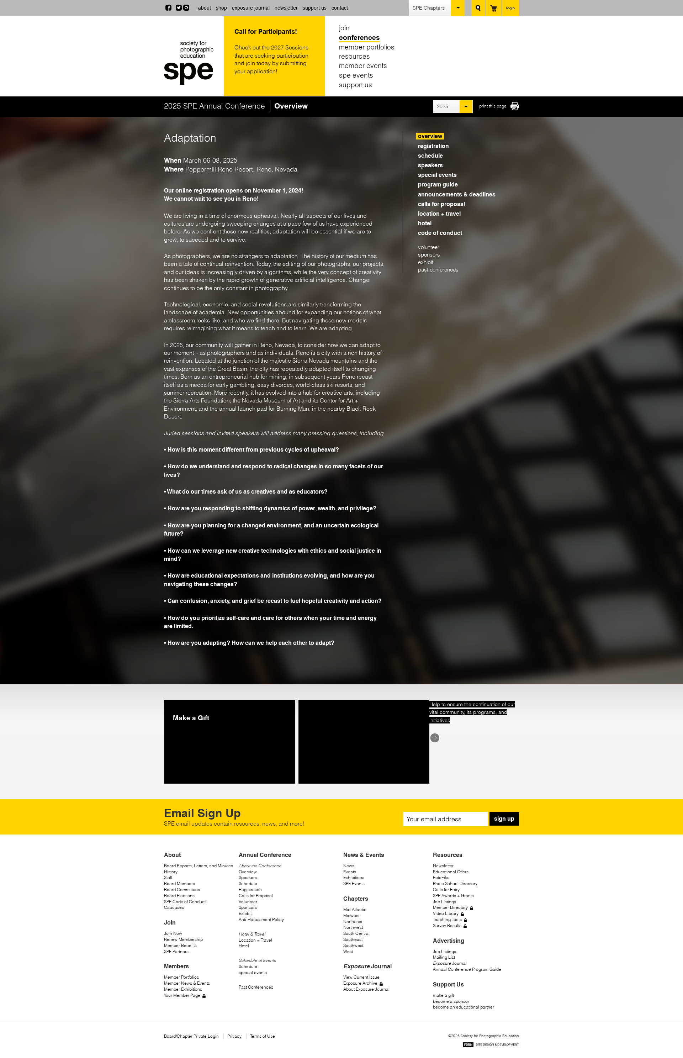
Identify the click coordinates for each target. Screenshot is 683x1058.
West (348, 951)
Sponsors (248, 907)
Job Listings (444, 901)
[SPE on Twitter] (179, 8)
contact (340, 8)
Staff (168, 877)
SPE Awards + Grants (453, 895)
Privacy (234, 1036)
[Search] (478, 8)
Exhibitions (353, 877)
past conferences (438, 269)
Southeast (352, 939)
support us (315, 8)
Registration (250, 889)
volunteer (428, 247)
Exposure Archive (360, 983)
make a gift (443, 995)
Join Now (173, 933)
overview (430, 136)
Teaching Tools (447, 919)
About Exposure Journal (366, 989)
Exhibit (245, 913)
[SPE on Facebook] (168, 8)
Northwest (353, 927)
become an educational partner (463, 1007)
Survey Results (447, 925)
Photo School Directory (455, 883)
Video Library (446, 913)
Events (349, 871)
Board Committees (182, 889)
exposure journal (251, 8)
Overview (248, 871)
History (171, 871)
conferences (359, 37)
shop (221, 8)
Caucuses (174, 907)
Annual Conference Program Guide (467, 969)
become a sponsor (451, 1001)
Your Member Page (182, 995)
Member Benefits (180, 945)
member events (363, 65)
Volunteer (248, 901)
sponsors (429, 254)
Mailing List (444, 957)
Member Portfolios (181, 977)
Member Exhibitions (183, 989)
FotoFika (441, 877)
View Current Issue (361, 977)
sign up (504, 818)
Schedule (248, 883)
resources (354, 56)
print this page (493, 106)
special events (437, 175)
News (348, 865)
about (204, 8)
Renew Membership (183, 939)
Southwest (353, 945)
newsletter (286, 8)
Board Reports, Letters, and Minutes (198, 865)
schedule (430, 155)
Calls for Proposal (256, 895)
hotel (424, 223)
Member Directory (450, 907)
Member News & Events (187, 983)
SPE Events (354, 883)
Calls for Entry (446, 889)
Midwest (351, 915)
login (510, 8)
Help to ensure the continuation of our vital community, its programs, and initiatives (472, 712)
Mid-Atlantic (354, 909)
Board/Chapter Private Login (191, 1036)
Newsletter (443, 865)
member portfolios (367, 46)
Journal (450, 963)
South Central (356, 933)
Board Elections (179, 895)
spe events (356, 75)
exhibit (425, 262)
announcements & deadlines (457, 194)
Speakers (248, 877)
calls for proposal (441, 204)
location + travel (439, 213)
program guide (438, 184)
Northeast (352, 921)
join (344, 27)
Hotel (244, 945)
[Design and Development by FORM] (491, 1045)
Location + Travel (255, 940)
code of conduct (440, 233)
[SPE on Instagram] (186, 8)
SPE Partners (176, 951)
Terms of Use (262, 1036)
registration (433, 146)
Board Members (179, 883)
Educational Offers (450, 871)
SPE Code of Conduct (185, 901)
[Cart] (493, 8)
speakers (430, 165)
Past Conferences (256, 987)
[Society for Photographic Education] (192, 63)
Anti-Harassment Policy (261, 919)
